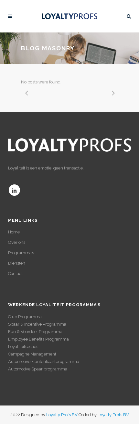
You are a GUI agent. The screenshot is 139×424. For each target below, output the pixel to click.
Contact (15, 273)
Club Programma (25, 316)
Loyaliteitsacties (23, 346)
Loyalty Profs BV (62, 414)
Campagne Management (32, 354)
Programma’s (21, 252)
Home (14, 232)
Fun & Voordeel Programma (35, 331)
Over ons (16, 242)
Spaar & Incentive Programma (37, 324)
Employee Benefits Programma (38, 339)
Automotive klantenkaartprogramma (43, 361)
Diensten (16, 263)
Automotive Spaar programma (37, 369)
